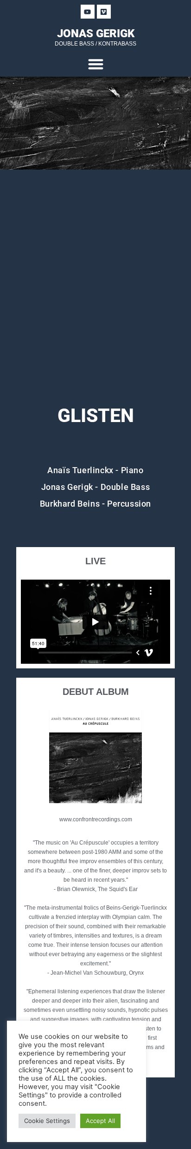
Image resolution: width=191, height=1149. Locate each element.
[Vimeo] (104, 12)
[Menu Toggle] (96, 64)
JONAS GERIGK (95, 33)
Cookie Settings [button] (47, 1120)
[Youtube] (88, 12)
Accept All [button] (100, 1120)
